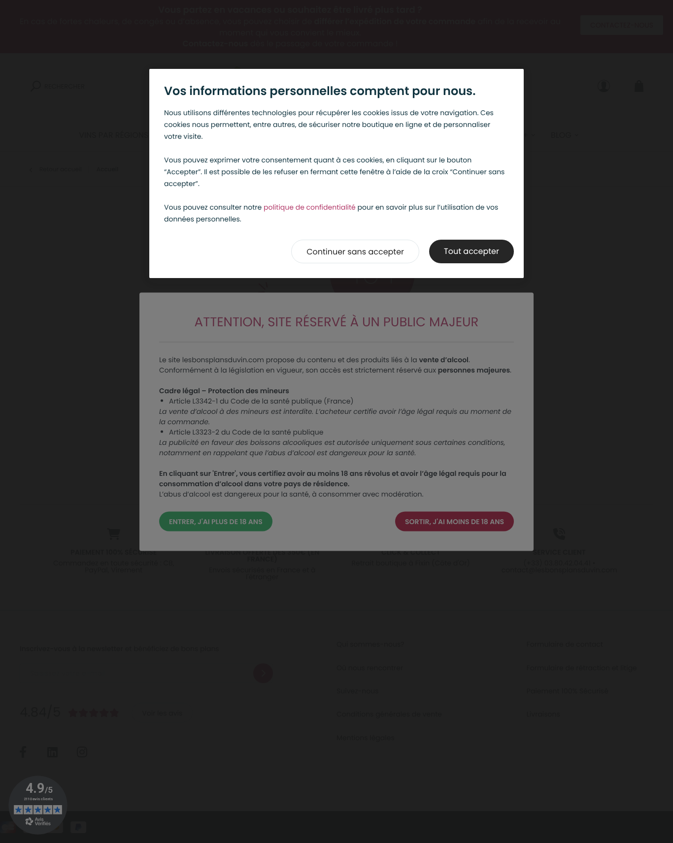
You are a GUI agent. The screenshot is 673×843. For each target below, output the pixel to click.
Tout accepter (471, 251)
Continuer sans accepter (355, 251)
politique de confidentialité (310, 207)
